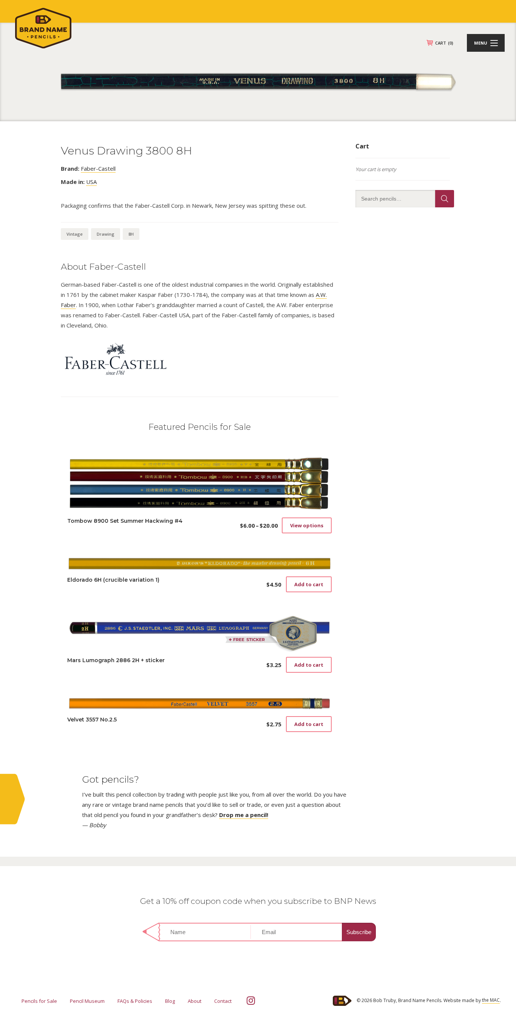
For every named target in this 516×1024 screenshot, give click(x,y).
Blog (170, 1001)
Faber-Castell (98, 168)
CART (444, 43)
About (194, 1001)
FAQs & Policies (134, 1001)
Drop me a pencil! (243, 815)
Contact (223, 1001)
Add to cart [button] (308, 584)
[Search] (444, 198)
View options (306, 525)
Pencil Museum (87, 1001)
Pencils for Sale (39, 1001)
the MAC (491, 1000)
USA (91, 181)
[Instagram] (251, 1000)
